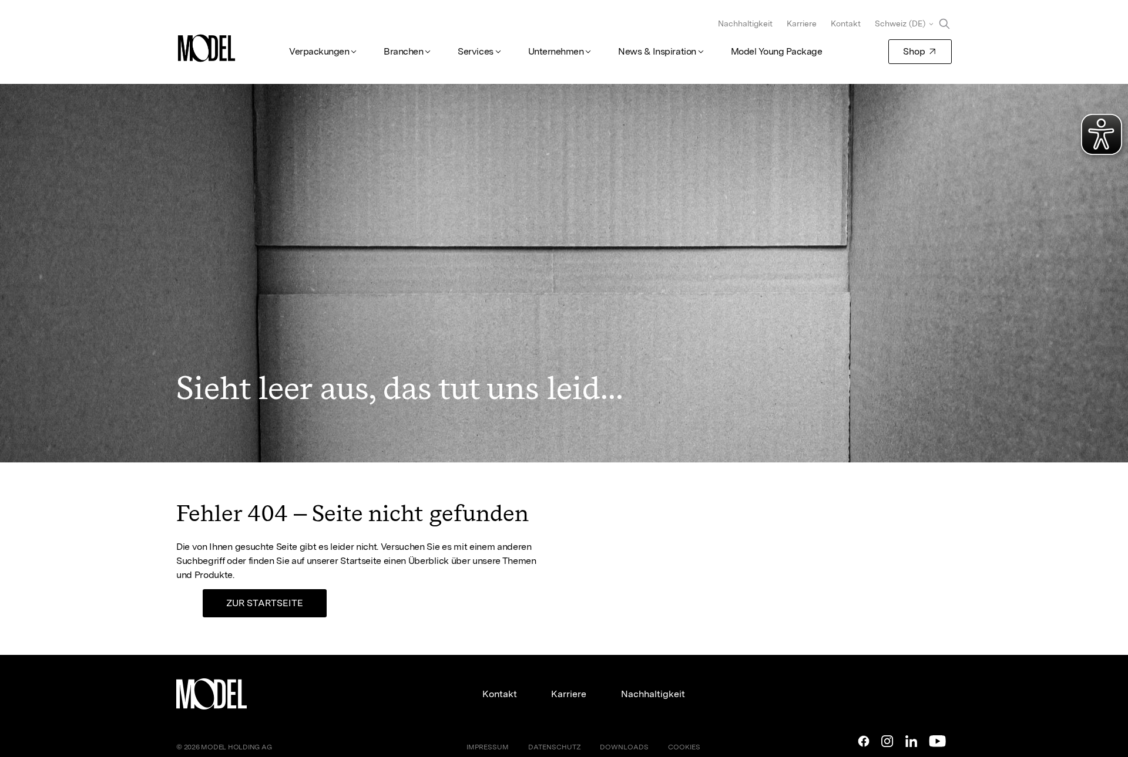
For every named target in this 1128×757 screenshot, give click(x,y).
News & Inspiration (657, 51)
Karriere (802, 23)
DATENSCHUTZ (554, 747)
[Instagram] (887, 741)
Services (475, 51)
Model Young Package (776, 51)
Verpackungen (319, 51)
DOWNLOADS (624, 747)
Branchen (403, 51)
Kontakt (846, 23)
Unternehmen (556, 51)
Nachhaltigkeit (745, 23)
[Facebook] (863, 741)
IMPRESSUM (487, 747)
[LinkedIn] (911, 741)
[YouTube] (937, 741)
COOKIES (684, 747)
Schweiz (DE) (900, 23)
